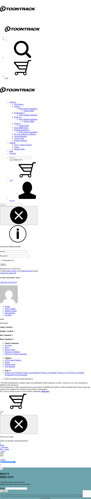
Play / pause (4, 449)
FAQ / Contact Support (23, 145)
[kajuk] (9, 303)
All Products (19, 104)
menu (2, 445)
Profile (7, 307)
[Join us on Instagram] (31, 373)
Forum (16, 147)
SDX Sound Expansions (28, 132)
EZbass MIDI (29, 111)
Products (12, 102)
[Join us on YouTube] (48, 373)
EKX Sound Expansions (28, 119)
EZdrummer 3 (19, 113)
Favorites (8, 315)
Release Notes (19, 149)
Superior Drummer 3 (22, 130)
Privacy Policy (11, 271)
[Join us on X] (62, 373)
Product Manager (20, 141)
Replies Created (11, 311)
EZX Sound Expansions (28, 115)
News (7, 348)
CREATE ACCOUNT (8, 282)
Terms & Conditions (12, 352)
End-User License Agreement (16, 354)
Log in (11, 201)
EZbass (17, 106)
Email (2, 251)
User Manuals (10, 366)
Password (3, 256)
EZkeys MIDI (29, 121)
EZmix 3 (17, 123)
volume (3, 460)
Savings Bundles (20, 136)
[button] (22, 58)
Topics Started (10, 309)
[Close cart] (18, 424)
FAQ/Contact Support (13, 360)
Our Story (8, 345)
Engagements (10, 313)
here (49, 498)
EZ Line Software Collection (25, 134)
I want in (4, 491)
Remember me (8, 260)
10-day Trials (19, 138)
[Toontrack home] (18, 17)
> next (2, 451)
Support (12, 143)
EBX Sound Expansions (28, 109)
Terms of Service (27, 271)
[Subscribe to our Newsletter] (16, 375)
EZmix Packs (24, 126)
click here (45, 391)
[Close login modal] (18, 215)
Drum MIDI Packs (21, 128)
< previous (4, 447)
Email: (2, 488)
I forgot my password (8, 273)
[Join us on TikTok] (76, 373)
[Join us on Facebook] (13, 373)
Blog (11, 151)
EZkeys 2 (17, 117)
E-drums (12, 153)
